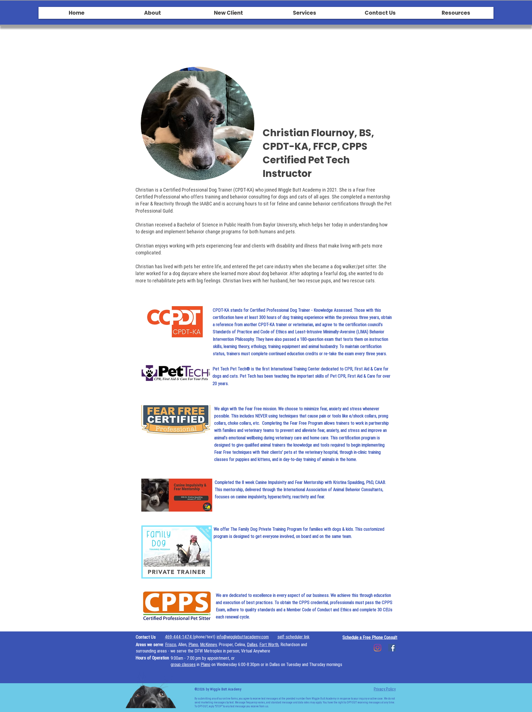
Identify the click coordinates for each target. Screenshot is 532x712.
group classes (183, 664)
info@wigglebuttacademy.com (243, 636)
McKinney (208, 644)
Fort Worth (268, 644)
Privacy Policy (385, 689)
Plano (193, 644)
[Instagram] (377, 647)
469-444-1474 (179, 636)
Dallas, (252, 644)
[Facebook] (392, 647)
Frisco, (171, 644)
